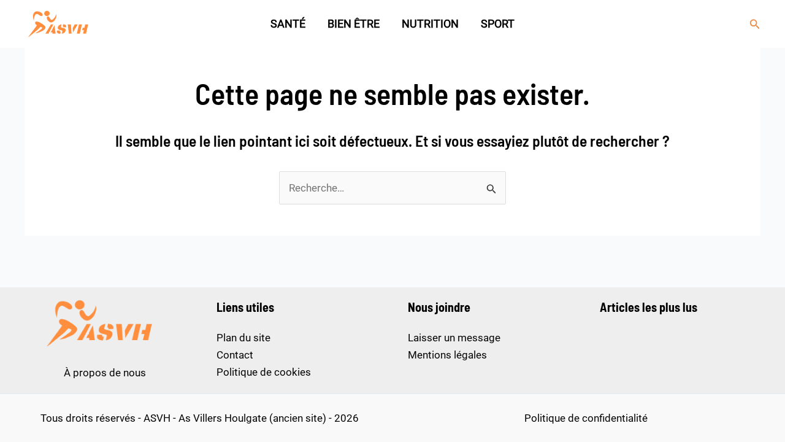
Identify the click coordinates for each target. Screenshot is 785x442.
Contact (234, 355)
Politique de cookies (263, 372)
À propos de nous (105, 372)
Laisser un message (454, 338)
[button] (754, 24)
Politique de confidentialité (586, 418)
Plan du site (243, 338)
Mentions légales (447, 355)
